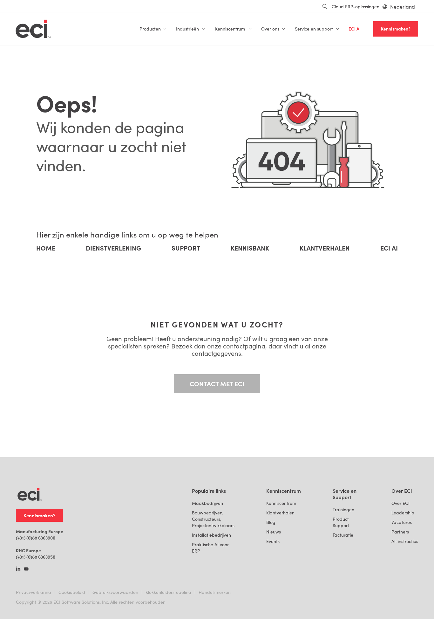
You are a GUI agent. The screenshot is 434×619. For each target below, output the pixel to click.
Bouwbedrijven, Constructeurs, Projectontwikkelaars (213, 519)
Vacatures (401, 522)
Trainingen (343, 509)
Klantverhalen (325, 248)
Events (273, 541)
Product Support (341, 522)
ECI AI (355, 29)
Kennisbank (250, 248)
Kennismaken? (395, 29)
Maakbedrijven (207, 503)
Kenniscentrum (281, 503)
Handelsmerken (215, 592)
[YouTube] (26, 569)
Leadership (402, 513)
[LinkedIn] (18, 569)
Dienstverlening (113, 248)
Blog (270, 522)
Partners (400, 532)
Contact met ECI (217, 383)
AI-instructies (404, 541)
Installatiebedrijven (211, 535)
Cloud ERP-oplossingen (355, 6)
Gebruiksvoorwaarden (115, 592)
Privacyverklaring (33, 592)
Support (186, 248)
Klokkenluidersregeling (168, 592)
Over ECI (400, 503)
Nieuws (273, 532)
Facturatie (343, 535)
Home (45, 248)
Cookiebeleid (71, 592)
